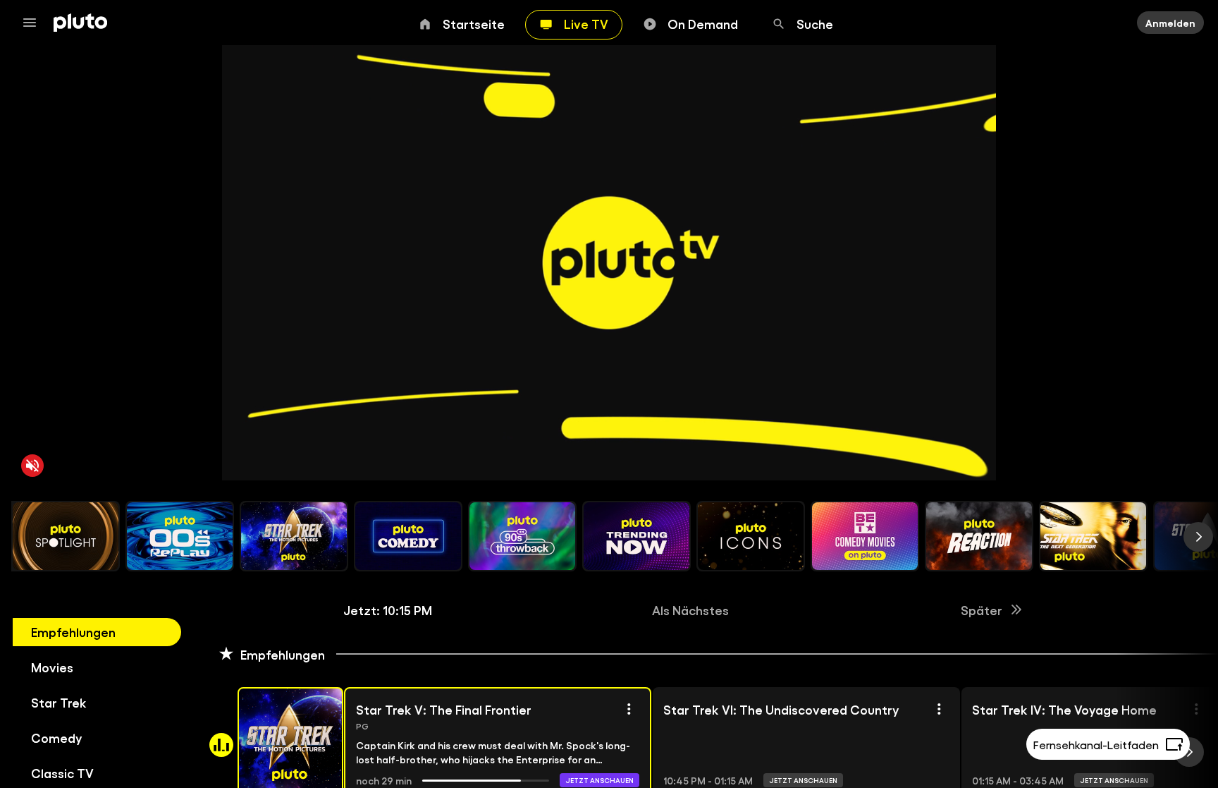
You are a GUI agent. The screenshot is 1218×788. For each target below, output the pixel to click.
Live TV (586, 23)
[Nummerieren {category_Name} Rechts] (1198, 537)
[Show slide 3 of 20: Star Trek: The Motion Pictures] (294, 536)
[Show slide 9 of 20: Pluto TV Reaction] (979, 536)
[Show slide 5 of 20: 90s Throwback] (522, 536)
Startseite (474, 23)
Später (981, 609)
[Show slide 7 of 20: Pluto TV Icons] (750, 536)
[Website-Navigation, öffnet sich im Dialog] (34, 22)
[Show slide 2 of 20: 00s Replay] (179, 536)
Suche (814, 23)
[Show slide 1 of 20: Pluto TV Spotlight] (65, 536)
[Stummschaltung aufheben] (32, 465)
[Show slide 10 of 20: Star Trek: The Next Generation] (1093, 536)
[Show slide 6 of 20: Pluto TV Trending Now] (636, 536)
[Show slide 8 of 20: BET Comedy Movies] (865, 536)
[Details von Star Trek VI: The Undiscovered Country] (939, 709)
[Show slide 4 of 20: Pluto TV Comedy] (408, 536)
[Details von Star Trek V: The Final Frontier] (628, 709)
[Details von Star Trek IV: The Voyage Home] (1196, 709)
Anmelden (1170, 22)
